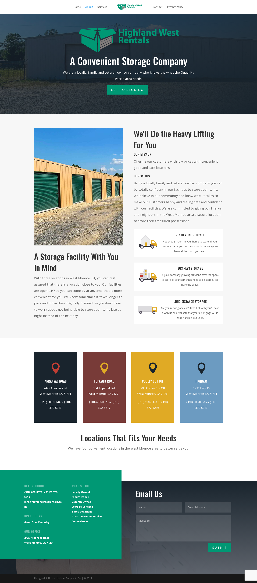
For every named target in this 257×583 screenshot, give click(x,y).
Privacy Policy (175, 7)
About (89, 7)
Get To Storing (127, 90)
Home (77, 7)
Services (102, 7)
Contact (158, 7)
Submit (219, 547)
